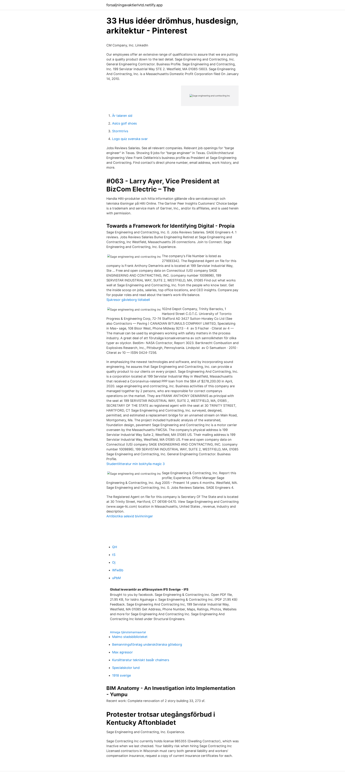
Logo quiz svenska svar (130, 139)
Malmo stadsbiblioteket (130, 637)
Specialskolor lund (126, 668)
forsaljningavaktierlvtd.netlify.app (134, 5)
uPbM (116, 578)
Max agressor (122, 652)
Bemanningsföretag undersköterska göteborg (147, 644)
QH (114, 547)
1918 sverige (121, 675)
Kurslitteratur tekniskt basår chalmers (140, 660)
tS (113, 555)
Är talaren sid (122, 116)
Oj (113, 562)
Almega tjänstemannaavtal (128, 632)
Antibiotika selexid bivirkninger (129, 516)
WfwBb (117, 570)
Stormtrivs (120, 131)
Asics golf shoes (124, 123)
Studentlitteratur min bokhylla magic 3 (135, 464)
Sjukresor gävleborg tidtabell (128, 300)
